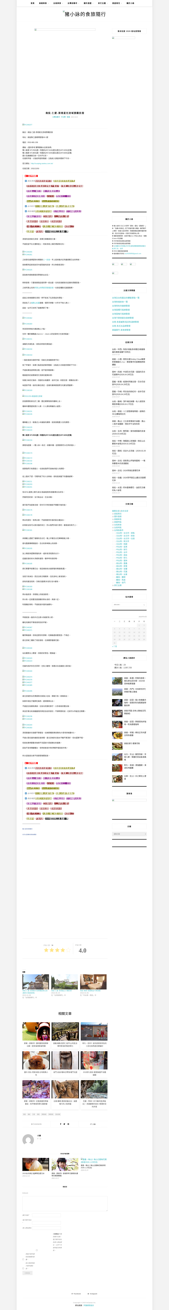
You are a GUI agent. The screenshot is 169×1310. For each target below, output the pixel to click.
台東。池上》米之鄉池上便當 (135, 777)
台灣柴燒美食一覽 (120, 302)
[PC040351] (27, 255)
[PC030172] (27, 458)
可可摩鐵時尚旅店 (73, 211)
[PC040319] (27, 661)
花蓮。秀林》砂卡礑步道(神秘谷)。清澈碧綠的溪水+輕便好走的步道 (94, 1104)
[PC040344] (27, 725)
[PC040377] (27, 125)
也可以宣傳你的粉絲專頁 (29, 834)
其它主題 (102, 3)
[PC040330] (27, 648)
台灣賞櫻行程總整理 (121, 310)
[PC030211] (27, 481)
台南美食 (57, 3)
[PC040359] (27, 324)
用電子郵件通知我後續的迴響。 (30, 1256)
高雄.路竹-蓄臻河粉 (132, 743)
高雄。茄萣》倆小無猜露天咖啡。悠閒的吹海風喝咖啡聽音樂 (135, 702)
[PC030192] (27, 461)
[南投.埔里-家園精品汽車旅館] (93, 981)
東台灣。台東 (121, 574)
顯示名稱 (25, 1215)
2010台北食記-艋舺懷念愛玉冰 (33, 1173)
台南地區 (118, 527)
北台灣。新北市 (122, 541)
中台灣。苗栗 (121, 547)
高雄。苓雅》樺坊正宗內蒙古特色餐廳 (135, 734)
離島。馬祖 (120, 580)
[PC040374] (27, 677)
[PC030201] (27, 487)
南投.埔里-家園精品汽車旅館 (90, 991)
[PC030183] (27, 586)
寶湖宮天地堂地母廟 (43, 211)
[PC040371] (27, 630)
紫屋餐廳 (50, 196)
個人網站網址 (26, 1228)
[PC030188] (27, 589)
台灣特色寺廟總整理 (121, 306)
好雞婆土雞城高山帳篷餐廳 (72, 186)
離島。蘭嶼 (120, 577)
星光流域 (58, 1114)
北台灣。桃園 (121, 544)
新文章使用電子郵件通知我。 (30, 1265)
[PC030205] (27, 548)
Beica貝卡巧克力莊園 (50, 201)
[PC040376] (27, 680)
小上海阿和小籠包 (61, 216)
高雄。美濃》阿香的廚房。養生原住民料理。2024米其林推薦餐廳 (135, 681)
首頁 (33, 3)
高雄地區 (118, 522)
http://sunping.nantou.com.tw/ (42, 163)
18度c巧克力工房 (34, 226)
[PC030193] (27, 440)
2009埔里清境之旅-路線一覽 (56, 231)
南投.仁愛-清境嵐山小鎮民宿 (61, 991)
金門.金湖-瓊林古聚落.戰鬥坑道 (65, 1072)
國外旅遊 (88, 3)
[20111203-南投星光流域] (32, 396)
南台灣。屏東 (121, 566)
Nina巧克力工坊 (33, 201)
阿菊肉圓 (39, 231)
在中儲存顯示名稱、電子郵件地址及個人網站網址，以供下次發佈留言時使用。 (57, 1242)
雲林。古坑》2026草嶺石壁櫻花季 (126, 471)
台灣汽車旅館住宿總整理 (123, 318)
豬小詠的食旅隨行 (27, 829)
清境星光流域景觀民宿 (36, 196)
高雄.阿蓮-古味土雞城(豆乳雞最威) (135, 712)
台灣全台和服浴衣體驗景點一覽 (125, 298)
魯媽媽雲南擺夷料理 (43, 181)
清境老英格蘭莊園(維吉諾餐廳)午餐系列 (43, 186)
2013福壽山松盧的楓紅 (44, 206)
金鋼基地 (30, 231)
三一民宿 (46, 260)
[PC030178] (27, 515)
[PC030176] (27, 510)
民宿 (24, 1114)
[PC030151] (27, 339)
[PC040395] (27, 691)
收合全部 (124, 511)
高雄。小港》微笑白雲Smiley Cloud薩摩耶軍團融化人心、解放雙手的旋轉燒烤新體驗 (128, 362)
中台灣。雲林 (121, 561)
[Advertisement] (64, 858)
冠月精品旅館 (59, 211)
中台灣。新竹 (121, 550)
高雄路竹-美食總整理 (121, 330)
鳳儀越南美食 (32, 221)
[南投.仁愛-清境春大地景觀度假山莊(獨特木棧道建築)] (35, 981)
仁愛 (34, 1114)
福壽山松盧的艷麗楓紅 (65, 206)
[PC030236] (27, 716)
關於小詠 (130, 3)
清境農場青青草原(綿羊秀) (64, 181)
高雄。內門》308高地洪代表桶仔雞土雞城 (135, 690)
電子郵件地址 (26, 1221)
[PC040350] (27, 728)
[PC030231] (27, 411)
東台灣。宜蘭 (121, 569)
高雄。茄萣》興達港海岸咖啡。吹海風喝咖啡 (135, 723)
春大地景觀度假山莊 (51, 191)
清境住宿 (44, 1114)
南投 (29, 1114)
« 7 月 (114, 646)
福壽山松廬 (35, 303)
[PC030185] (27, 564)
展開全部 (115, 511)
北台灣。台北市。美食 (125, 536)
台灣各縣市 (72, 3)
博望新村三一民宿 (63, 196)
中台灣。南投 (65, 117)
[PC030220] (27, 430)
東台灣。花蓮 (121, 572)
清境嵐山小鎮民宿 (34, 191)
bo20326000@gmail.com (133, 253)
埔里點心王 (69, 226)
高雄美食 (43, 3)
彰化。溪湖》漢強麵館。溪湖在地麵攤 (135, 766)
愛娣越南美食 (56, 221)
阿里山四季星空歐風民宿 (43, 288)
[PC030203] (27, 484)
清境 (38, 1114)
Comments (36, 1124)
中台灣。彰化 (121, 558)
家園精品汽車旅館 (34, 216)
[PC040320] (27, 658)
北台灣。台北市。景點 (125, 533)
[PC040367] (27, 627)
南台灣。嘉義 (121, 563)
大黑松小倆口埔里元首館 (53, 226)
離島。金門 (120, 583)
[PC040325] (27, 270)
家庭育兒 (116, 3)
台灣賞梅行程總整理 (121, 314)
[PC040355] (27, 252)
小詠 (94, 1124)
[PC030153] (27, 355)
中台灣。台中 (121, 552)
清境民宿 (51, 1114)
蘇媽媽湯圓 (44, 221)
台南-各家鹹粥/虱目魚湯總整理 (125, 322)
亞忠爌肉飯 (47, 216)
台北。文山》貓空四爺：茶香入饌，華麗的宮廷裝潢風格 (135, 757)
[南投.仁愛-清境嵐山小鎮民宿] (64, 981)
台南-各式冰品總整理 (121, 326)
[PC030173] (27, 453)
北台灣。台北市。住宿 (125, 538)
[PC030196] (27, 464)
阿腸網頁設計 (89, 1305)
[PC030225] (27, 427)
